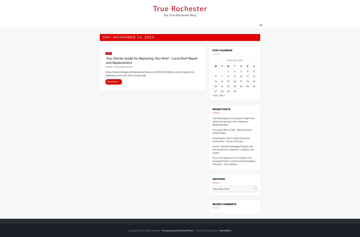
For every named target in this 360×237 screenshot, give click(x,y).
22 (228, 86)
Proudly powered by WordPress (178, 230)
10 (241, 76)
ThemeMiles (225, 230)
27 (215, 91)
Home (108, 53)
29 (228, 91)
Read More (112, 82)
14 (222, 81)
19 (254, 81)
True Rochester (180, 9)
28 (222, 91)
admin (110, 67)
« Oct (215, 95)
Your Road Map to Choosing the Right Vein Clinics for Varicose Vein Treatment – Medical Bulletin (233, 121)
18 (248, 81)
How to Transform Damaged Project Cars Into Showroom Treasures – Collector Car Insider (233, 149)
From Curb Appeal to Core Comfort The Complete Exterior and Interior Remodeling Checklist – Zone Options (233, 161)
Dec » (222, 95)
